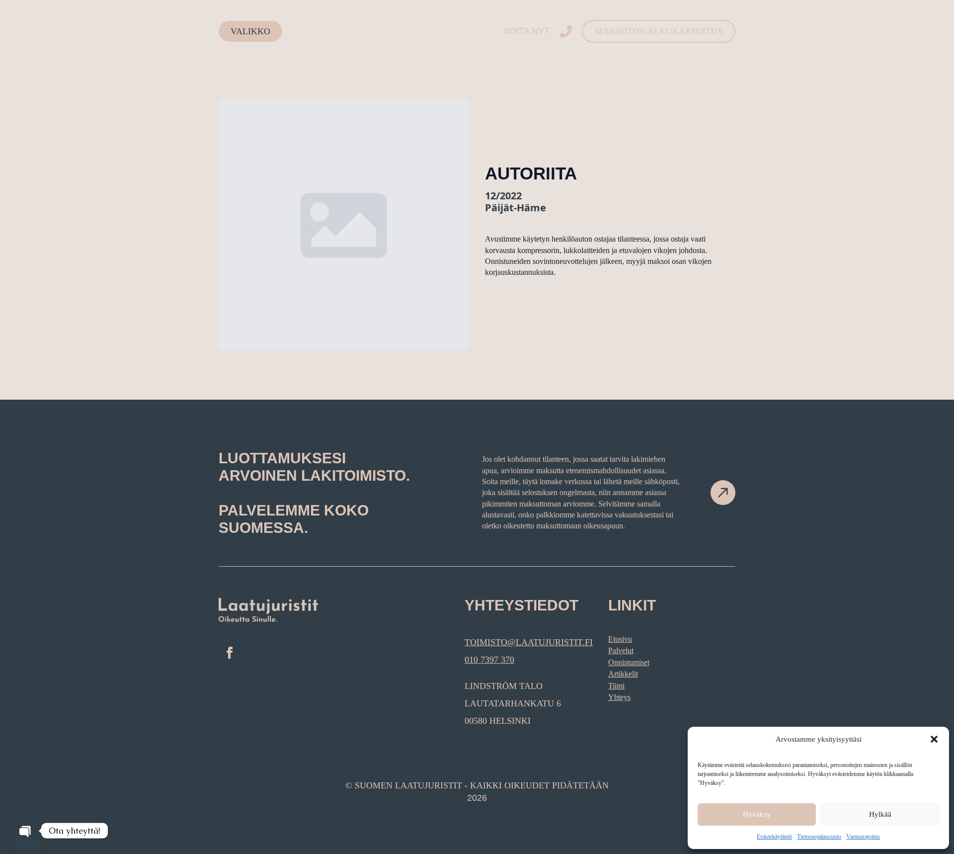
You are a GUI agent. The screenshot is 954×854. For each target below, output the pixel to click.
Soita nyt (526, 31)
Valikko (250, 31)
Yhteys (619, 697)
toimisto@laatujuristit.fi (529, 642)
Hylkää (880, 814)
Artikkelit (623, 674)
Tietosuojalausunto (819, 836)
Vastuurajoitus (863, 836)
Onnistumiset (628, 662)
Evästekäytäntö (774, 836)
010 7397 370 (489, 660)
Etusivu (620, 639)
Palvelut (621, 650)
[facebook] (229, 653)
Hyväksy (757, 814)
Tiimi (616, 686)
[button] (934, 739)
